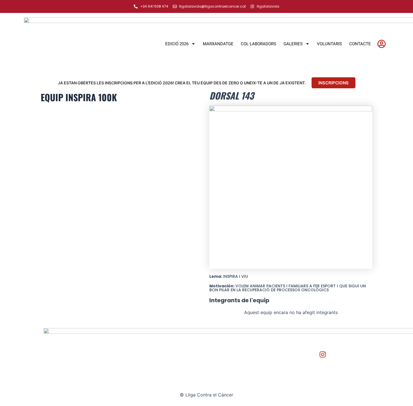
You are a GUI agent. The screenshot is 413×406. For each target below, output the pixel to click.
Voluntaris (329, 43)
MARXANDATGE (218, 43)
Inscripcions (333, 82)
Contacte (360, 43)
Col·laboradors (258, 43)
